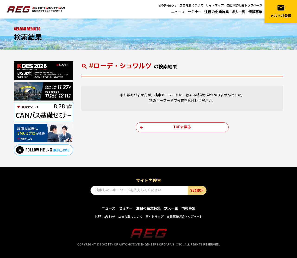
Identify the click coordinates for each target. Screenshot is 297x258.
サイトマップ (215, 5)
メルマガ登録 (280, 11)
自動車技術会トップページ (244, 5)
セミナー (195, 12)
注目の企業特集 (216, 12)
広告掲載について (191, 5)
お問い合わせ (168, 5)
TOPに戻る (182, 127)
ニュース (178, 12)
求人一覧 (238, 12)
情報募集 (255, 12)
